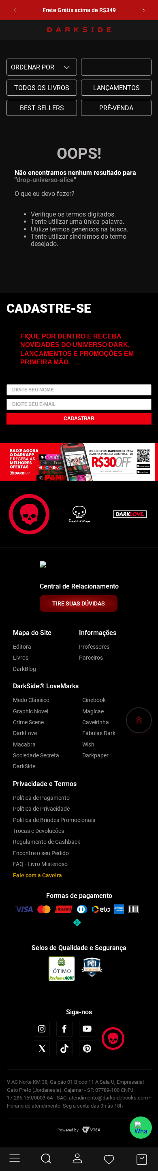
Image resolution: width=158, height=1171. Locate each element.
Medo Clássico (31, 700)
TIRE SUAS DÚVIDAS (78, 603)
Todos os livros (41, 88)
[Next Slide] (144, 10)
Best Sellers (42, 108)
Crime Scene (28, 722)
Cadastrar (79, 418)
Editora (22, 646)
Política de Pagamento (41, 798)
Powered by (68, 1130)
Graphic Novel (30, 711)
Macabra (24, 744)
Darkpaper (95, 755)
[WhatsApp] (141, 1127)
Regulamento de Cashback (46, 842)
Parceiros (91, 657)
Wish (88, 744)
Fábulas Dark (98, 733)
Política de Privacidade (41, 808)
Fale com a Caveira (37, 875)
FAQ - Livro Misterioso (40, 864)
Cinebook (94, 700)
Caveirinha (95, 722)
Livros (20, 657)
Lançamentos (116, 88)
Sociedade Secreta (36, 755)
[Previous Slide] (15, 10)
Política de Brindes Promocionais (54, 820)
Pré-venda (116, 108)
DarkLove (25, 733)
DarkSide (24, 766)
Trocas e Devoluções (38, 831)
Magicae (93, 711)
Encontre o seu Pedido (41, 853)
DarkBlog (24, 669)
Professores (94, 646)
